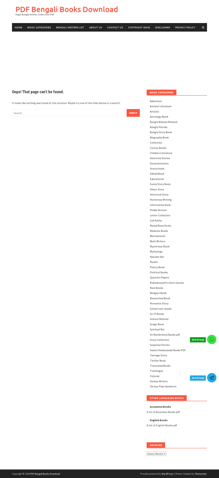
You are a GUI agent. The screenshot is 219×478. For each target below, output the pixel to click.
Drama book (157, 168)
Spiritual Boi (157, 329)
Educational (157, 179)
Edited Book (157, 173)
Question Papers (159, 277)
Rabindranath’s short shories (167, 282)
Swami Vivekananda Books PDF (168, 350)
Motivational (157, 236)
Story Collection (159, 339)
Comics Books (158, 148)
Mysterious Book (159, 246)
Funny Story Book (160, 184)
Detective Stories (160, 158)
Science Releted (159, 319)
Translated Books (160, 365)
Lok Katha (156, 220)
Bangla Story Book (161, 132)
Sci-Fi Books (157, 313)
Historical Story (159, 194)
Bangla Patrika (158, 127)
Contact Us (115, 27)
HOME (18, 27)
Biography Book (159, 137)
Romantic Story (159, 303)
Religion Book (158, 293)
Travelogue (156, 370)
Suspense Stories (160, 345)
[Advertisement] (109, 57)
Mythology (156, 251)
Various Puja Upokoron (163, 386)
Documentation (159, 163)
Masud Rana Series (160, 225)
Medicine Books (159, 231)
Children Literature (161, 153)
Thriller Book (158, 360)
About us (95, 27)
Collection (156, 142)
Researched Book (160, 298)
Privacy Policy (185, 27)
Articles (154, 111)
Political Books (159, 272)
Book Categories (39, 27)
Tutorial (154, 376)
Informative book (160, 205)
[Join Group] (211, 339)
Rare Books (156, 288)
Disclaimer (162, 27)
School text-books (161, 308)
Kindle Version (158, 210)
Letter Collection (160, 215)
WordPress (167, 473)
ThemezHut (201, 473)
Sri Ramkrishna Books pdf (165, 334)
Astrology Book (159, 116)
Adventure (156, 101)
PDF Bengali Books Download (66, 9)
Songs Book (157, 324)
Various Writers (159, 381)
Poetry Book (157, 267)
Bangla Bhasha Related (163, 122)
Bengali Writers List (70, 27)
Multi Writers (157, 241)
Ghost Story (157, 189)
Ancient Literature (160, 106)
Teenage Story (158, 355)
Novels (154, 262)
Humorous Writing (161, 199)
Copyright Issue (139, 27)
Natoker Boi (157, 256)
